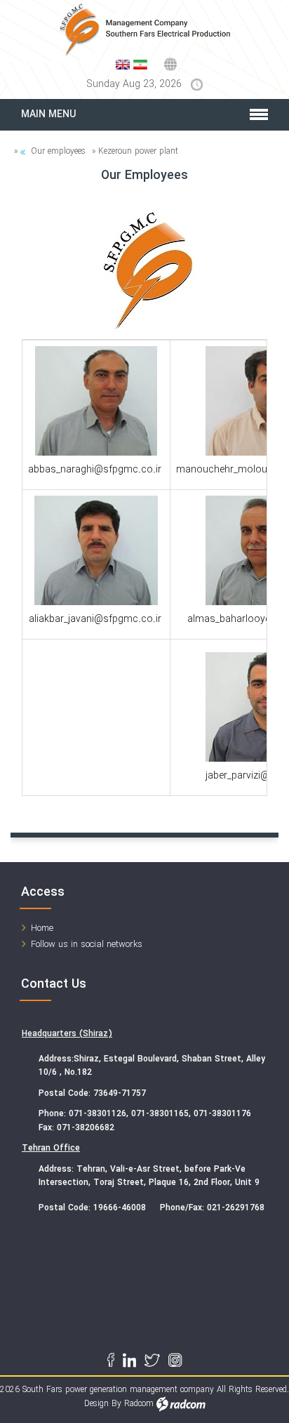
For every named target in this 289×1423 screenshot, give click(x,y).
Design (96, 1403)
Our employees (58, 151)
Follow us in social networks (86, 944)
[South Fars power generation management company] (145, 31)
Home (42, 928)
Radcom (139, 1403)
